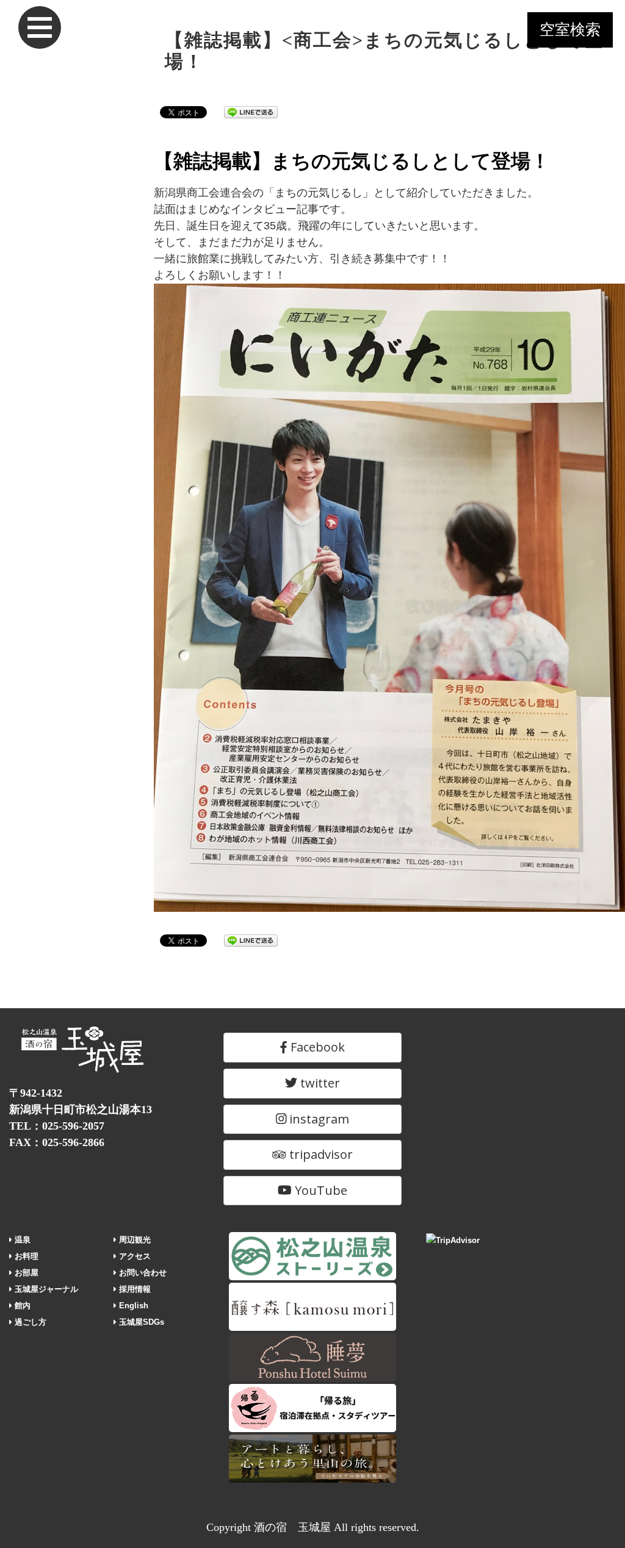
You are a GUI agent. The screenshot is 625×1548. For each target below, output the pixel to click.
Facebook (316, 1047)
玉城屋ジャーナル (45, 1289)
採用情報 (134, 1289)
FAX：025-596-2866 (56, 1142)
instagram (317, 1119)
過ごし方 (29, 1322)
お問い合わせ (142, 1272)
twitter (318, 1083)
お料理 (25, 1256)
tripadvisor (319, 1154)
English (132, 1305)
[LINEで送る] (251, 112)
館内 (21, 1305)
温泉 (21, 1239)
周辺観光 (134, 1239)
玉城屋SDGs (140, 1322)
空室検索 (570, 29)
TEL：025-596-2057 (56, 1126)
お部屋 (25, 1272)
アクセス (134, 1256)
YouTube (319, 1190)
